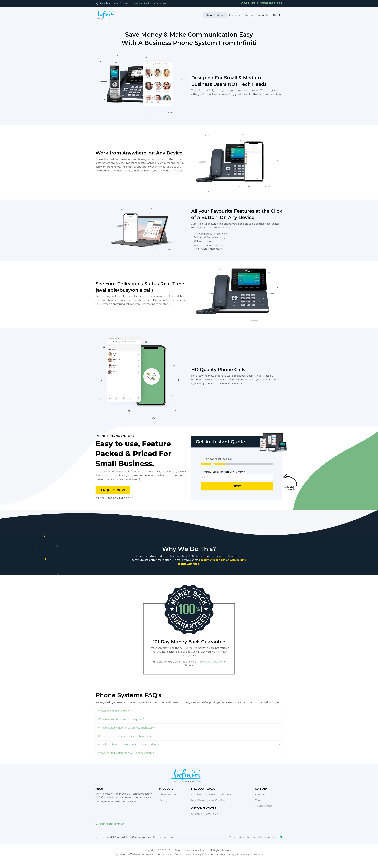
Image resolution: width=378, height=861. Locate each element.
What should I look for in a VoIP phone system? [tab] (126, 749)
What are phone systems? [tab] (113, 707)
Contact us (160, 3)
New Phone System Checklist (208, 796)
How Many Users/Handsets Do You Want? (223, 472)
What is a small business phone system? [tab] (121, 715)
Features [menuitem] (234, 15)
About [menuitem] (276, 15)
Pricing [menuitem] (248, 15)
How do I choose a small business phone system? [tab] (126, 732)
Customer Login (141, 3)
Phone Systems (168, 790)
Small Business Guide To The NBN (211, 790)
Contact (259, 796)
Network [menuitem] (262, 15)
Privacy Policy (201, 850)
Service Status (263, 802)
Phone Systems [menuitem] (214, 15)
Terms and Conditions (211, 657)
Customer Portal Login (204, 810)
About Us (260, 790)
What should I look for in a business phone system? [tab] (128, 723)
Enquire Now (113, 490)
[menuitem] (108, 15)
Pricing (163, 796)
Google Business (163, 833)
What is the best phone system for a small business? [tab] (128, 740)
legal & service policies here (247, 850)
